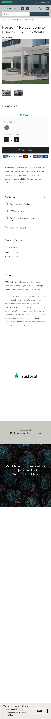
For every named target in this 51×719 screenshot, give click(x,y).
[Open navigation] (47, 8)
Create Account (44, 2)
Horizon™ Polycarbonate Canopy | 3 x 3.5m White (25, 20)
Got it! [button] (39, 711)
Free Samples (39, 14)
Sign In (36, 2)
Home (4, 20)
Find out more (25, 484)
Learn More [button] (8, 715)
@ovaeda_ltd (25, 430)
